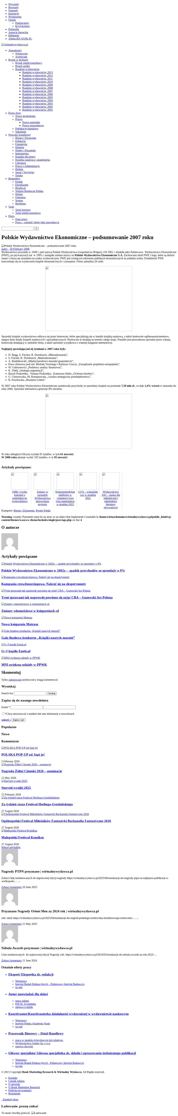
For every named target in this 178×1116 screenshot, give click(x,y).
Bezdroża (20, 203)
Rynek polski (22, 66)
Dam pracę (21, 219)
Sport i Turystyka (24, 172)
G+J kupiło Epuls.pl (15, 651)
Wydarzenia (14, 16)
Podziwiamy (22, 23)
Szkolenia (20, 131)
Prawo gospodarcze (33, 125)
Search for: (7, 693)
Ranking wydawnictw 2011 (37, 78)
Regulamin (14, 1093)
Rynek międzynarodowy (28, 62)
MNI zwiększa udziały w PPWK (24, 664)
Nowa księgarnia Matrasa (19, 624)
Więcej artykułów (11, 847)
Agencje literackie (18, 32)
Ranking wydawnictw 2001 (37, 109)
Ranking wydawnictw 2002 (37, 106)
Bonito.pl (20, 187)
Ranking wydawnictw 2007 (37, 91)
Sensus (19, 200)
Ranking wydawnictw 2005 (37, 97)
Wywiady (13, 4)
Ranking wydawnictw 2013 (37, 72)
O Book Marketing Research (24, 1087)
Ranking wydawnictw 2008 (37, 87)
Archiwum (21, 56)
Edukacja (20, 141)
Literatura (20, 162)
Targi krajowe (23, 209)
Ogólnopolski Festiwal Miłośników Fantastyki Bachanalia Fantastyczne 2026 (56, 821)
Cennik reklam (16, 1081)
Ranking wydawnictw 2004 (37, 100)
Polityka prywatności (19, 1090)
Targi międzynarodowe (28, 212)
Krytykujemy (22, 26)
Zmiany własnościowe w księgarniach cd (30, 611)
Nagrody (13, 10)
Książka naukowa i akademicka (32, 159)
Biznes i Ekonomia (25, 137)
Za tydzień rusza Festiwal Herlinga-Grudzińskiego (37, 804)
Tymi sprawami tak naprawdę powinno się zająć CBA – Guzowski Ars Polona (57, 597)
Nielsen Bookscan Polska (29, 191)
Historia (19, 147)
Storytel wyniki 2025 (16, 788)
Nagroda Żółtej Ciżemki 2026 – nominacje (31, 771)
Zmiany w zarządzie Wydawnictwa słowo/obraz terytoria (42, 498)
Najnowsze (21, 53)
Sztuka (19, 175)
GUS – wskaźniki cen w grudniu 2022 (88, 495)
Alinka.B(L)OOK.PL (20, 38)
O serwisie (14, 1084)
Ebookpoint (21, 184)
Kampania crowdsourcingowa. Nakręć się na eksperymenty (43, 584)
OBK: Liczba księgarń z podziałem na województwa (19, 496)
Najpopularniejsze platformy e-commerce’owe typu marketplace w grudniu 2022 (65, 498)
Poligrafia (13, 29)
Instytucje (13, 13)
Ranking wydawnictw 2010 (37, 81)
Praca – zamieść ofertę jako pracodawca (37, 222)
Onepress (20, 197)
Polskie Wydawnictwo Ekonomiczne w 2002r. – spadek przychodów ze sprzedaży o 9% (63, 570)
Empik (19, 181)
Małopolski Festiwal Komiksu (22, 837)
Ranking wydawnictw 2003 (37, 103)
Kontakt (12, 1077)
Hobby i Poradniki (25, 150)
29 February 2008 (19, 248)
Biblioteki (13, 35)
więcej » (6, 719)
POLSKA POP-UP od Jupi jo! (23, 754)
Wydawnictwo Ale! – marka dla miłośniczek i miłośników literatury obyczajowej (111, 499)
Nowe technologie (25, 116)
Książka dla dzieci (25, 156)
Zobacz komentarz (11, 887)
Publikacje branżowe (26, 128)
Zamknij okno (9, 1099)
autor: (4, 248)
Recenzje (13, 7)
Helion (19, 194)
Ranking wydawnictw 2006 (37, 94)
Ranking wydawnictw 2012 (37, 75)
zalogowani (15, 679)
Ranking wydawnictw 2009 (37, 84)
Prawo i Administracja (27, 166)
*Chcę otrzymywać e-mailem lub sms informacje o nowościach (39, 713)
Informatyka (22, 153)
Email (5, 707)
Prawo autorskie (31, 122)
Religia (19, 169)
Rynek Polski (43, 510)
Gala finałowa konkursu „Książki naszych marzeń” (38, 638)
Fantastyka (21, 144)
